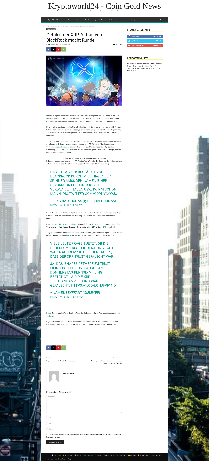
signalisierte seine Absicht (65, 224)
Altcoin (63, 20)
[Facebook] (48, 49)
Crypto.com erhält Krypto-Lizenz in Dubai (61, 361)
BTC (94, 224)
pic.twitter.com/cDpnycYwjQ (90, 194)
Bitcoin (70, 20)
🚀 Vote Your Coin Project (118, 455)
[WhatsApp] (63, 49)
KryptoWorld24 (53, 20)
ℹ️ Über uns (78, 455)
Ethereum (79, 20)
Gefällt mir (157, 36)
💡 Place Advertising (156, 455)
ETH (104, 227)
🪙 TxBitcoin (132, 455)
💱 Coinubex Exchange (102, 455)
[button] (160, 20)
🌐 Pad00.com (88, 455)
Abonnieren (157, 45)
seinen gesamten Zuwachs (60, 147)
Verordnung (119, 20)
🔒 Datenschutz (67, 455)
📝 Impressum (56, 455)
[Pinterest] (58, 49)
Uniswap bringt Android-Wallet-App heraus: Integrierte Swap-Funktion (106, 362)
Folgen (158, 41)
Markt (111, 20)
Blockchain (102, 20)
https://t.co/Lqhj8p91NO (93, 285)
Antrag (68, 235)
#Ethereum (88, 264)
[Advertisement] (84, 332)
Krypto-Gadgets (131, 20)
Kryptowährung (90, 20)
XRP (48, 118)
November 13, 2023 (66, 205)
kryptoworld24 (53, 44)
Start (47, 26)
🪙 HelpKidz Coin (143, 455)
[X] (53, 49)
